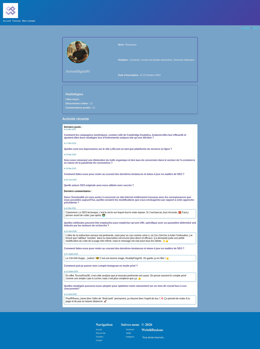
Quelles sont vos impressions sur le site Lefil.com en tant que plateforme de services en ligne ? (118, 149)
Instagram (130, 337)
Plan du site (100, 333)
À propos (99, 337)
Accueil (7, 21)
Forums (16, 21)
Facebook (130, 330)
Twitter (128, 333)
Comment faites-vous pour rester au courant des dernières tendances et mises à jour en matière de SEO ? (124, 174)
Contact (99, 340)
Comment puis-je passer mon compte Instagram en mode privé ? (101, 265)
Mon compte (28, 21)
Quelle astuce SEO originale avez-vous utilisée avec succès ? (99, 185)
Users (255, 28)
